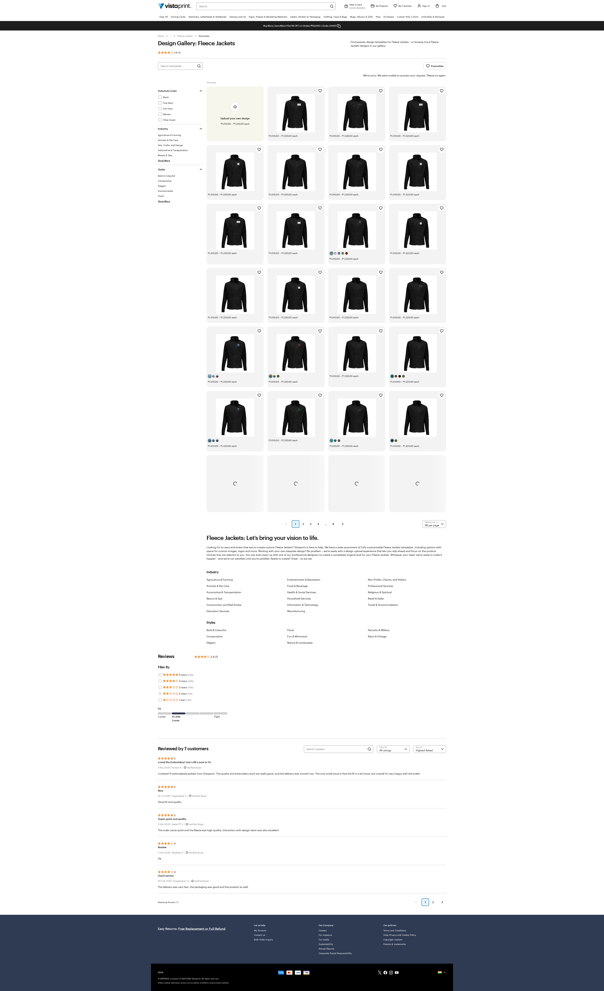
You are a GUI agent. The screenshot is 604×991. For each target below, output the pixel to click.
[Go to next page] (442, 902)
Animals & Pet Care (218, 585)
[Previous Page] (286, 524)
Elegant (211, 642)
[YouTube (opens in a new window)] (397, 973)
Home (161, 36)
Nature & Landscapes (300, 642)
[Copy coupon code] (339, 26)
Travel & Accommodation (383, 604)
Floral (290, 630)
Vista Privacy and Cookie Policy (399, 935)
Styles (161, 169)
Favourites (437, 65)
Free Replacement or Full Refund (201, 928)
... (171, 36)
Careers (323, 930)
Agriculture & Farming (220, 579)
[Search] (332, 6)
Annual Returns (326, 948)
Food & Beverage (297, 585)
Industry (163, 128)
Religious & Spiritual (380, 592)
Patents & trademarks (394, 944)
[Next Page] (343, 524)
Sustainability (326, 944)
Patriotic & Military (378, 630)
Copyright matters (392, 939)
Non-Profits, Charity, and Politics (387, 579)
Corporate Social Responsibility (335, 953)
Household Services (299, 598)
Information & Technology (302, 604)
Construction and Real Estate (224, 604)
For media (324, 939)
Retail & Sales (376, 598)
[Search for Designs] (199, 66)
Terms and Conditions (394, 930)
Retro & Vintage (377, 636)
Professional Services (380, 585)
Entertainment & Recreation (303, 579)
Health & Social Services (301, 592)
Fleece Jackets (185, 36)
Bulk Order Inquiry (263, 939)
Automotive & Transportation (224, 592)
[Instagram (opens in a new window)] (391, 973)
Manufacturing (296, 611)
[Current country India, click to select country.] (442, 972)
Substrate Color (167, 90)
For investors (325, 935)
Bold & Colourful (216, 630)
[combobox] (263, 6)
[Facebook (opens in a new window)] (385, 973)
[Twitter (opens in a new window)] (380, 973)
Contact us (259, 935)
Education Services (218, 611)
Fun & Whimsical (297, 636)
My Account (260, 930)
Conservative (214, 636)
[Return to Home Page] (174, 6)
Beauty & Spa (214, 598)
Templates (203, 36)
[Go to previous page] (416, 902)
